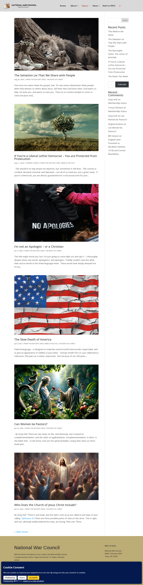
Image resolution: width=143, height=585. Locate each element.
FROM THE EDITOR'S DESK (36, 79)
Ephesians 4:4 (28, 518)
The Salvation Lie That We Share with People (44, 75)
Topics (85, 5)
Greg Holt (112, 99)
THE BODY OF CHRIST (55, 79)
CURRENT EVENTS (32, 163)
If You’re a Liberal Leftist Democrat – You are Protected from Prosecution (55, 157)
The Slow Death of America (32, 339)
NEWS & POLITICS (68, 163)
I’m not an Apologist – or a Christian (38, 247)
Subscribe (122, 84)
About (74, 5)
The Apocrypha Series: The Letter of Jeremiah (117, 54)
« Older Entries (21, 531)
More (95, 5)
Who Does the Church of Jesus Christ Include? (45, 505)
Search (125, 20)
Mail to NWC (109, 5)
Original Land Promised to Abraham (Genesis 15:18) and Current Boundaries (116, 146)
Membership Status (117, 103)
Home (63, 5)
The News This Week (118, 76)
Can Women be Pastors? (30, 424)
